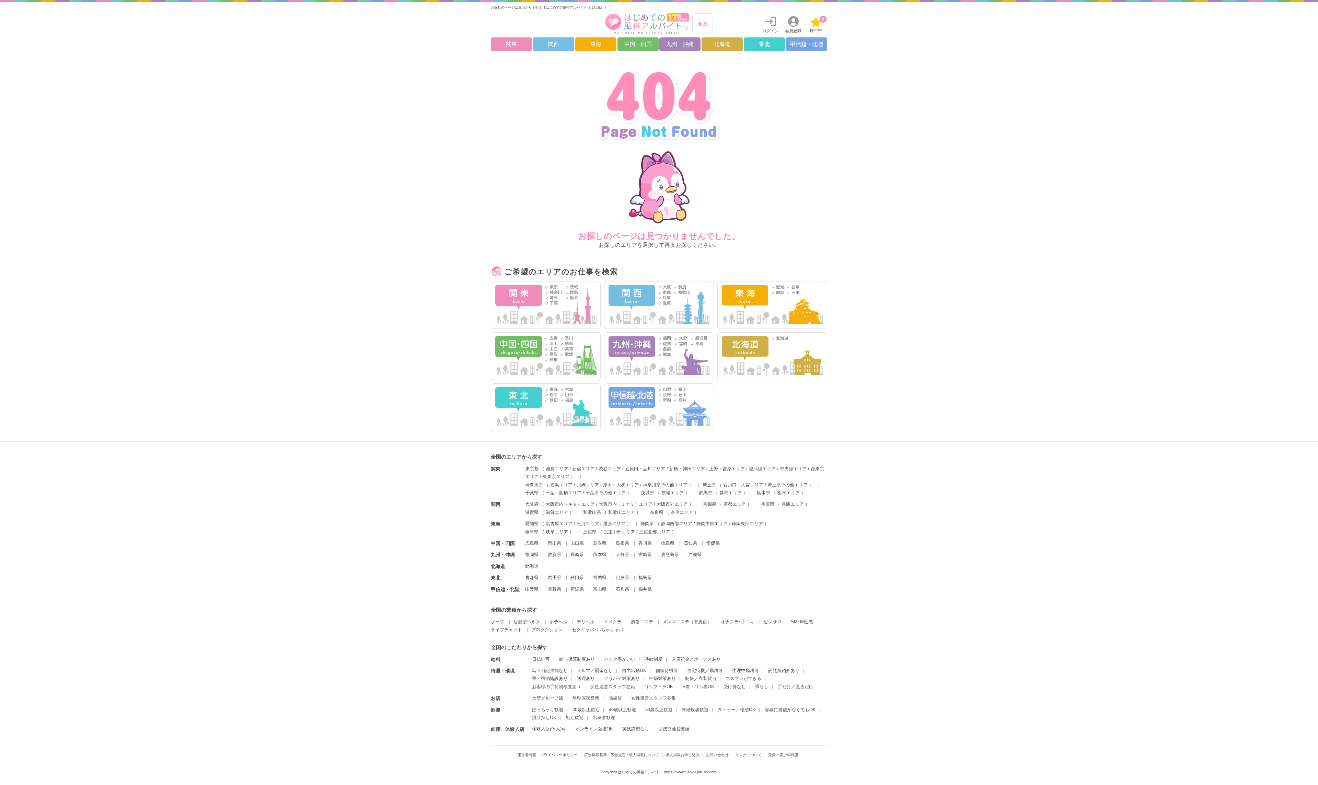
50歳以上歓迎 (658, 709)
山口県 (577, 543)
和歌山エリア (621, 512)
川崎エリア (588, 484)
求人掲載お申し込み (683, 755)
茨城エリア (672, 492)
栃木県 (763, 492)
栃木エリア (788, 492)
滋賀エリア (557, 512)
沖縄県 (695, 554)
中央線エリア (793, 468)
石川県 (622, 589)
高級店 (615, 698)
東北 (764, 44)
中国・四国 (638, 44)
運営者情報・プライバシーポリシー (547, 755)
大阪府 (532, 504)
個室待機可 (667, 670)
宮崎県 (645, 554)
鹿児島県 (670, 554)
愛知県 (532, 523)
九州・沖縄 (680, 44)
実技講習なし (635, 728)
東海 (595, 44)
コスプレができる (743, 678)
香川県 (645, 543)
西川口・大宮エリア (743, 484)
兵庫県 (767, 504)
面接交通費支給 (674, 728)
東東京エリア (556, 476)
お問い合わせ (717, 755)
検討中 (817, 25)
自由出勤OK (634, 670)
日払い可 (541, 659)
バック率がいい (619, 659)
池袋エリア (557, 468)
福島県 (645, 577)
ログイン (770, 30)
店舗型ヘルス (526, 621)
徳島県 (667, 543)
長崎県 (577, 554)
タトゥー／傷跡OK (736, 709)
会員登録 (793, 30)
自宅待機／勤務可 (705, 670)
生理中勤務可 (745, 670)
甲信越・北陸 (806, 44)
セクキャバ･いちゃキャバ (597, 629)
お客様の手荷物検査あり (556, 686)
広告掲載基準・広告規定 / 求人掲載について (621, 755)
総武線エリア (762, 468)
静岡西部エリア (676, 523)
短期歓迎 (574, 717)
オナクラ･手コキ (737, 621)
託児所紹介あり (783, 670)
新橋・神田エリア (687, 468)
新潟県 (577, 589)
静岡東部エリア (747, 523)
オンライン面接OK (594, 728)
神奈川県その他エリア (665, 484)
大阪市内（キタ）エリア (570, 504)
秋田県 (577, 577)
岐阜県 (532, 531)
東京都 (532, 468)
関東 (511, 44)
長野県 (554, 589)
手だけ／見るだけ (795, 686)
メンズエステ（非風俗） (687, 621)
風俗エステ (642, 621)
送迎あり (586, 678)
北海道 (722, 44)
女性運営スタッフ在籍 (612, 686)
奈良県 (656, 512)
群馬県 (705, 492)
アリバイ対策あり (622, 678)
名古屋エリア (559, 523)
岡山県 (554, 543)
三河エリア (588, 523)
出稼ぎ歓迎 (604, 717)
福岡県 (532, 554)
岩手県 (554, 577)
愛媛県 (713, 543)
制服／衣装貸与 (700, 678)
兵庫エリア (793, 504)
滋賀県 (532, 512)
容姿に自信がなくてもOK (790, 709)
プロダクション (547, 629)
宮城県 (599, 577)
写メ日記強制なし (550, 670)
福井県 (645, 589)
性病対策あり (662, 678)
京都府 (709, 504)
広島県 (532, 543)
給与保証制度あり (577, 659)
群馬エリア (730, 492)
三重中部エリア (619, 531)
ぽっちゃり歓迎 (547, 709)
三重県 (590, 531)
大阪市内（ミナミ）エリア (625, 504)
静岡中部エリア (712, 523)
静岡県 (647, 523)
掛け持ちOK (544, 717)
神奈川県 (534, 484)
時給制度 (653, 659)
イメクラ (613, 621)
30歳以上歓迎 (586, 709)
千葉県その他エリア (606, 492)
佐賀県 (554, 554)
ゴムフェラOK (658, 686)
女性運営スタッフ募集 (653, 698)
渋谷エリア (610, 468)
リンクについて (748, 755)
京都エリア (735, 504)
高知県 (690, 543)
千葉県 (532, 492)
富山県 (599, 589)
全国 (702, 23)
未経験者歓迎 (695, 709)
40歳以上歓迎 (622, 709)
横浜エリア (561, 484)
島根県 (622, 543)
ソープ (497, 621)
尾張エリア (614, 523)
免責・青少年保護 (783, 755)
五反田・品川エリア (645, 468)
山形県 (622, 577)
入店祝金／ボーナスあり (696, 659)
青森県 (532, 577)
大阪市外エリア (672, 504)
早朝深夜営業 (586, 698)
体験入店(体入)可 (549, 728)
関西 (553, 44)
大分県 (622, 554)
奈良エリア (682, 512)
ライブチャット (506, 629)
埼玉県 (709, 484)
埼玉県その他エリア (787, 484)
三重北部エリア (654, 531)
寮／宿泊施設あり (550, 678)
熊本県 (599, 554)
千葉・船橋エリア (563, 492)
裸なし (761, 686)
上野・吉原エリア (727, 468)
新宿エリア (583, 468)
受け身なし (735, 686)
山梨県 (532, 589)
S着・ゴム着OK (698, 686)
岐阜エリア (557, 531)
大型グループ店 (547, 698)
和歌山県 (592, 512)
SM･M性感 (802, 621)
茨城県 (647, 492)
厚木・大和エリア (621, 484)
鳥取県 (599, 543)
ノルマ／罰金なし (595, 670)
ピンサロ (773, 621)
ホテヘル (558, 621)
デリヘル (585, 621)
